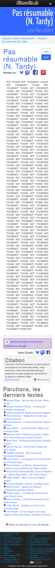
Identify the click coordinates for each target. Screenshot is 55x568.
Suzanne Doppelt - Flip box (27, 483)
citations (47, 379)
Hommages (8, 550)
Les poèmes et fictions (12, 540)
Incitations (7, 535)
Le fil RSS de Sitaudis (39, 540)
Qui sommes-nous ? (11, 561)
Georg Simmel (12, 379)
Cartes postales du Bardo (28, 412)
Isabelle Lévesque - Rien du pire (23, 454)
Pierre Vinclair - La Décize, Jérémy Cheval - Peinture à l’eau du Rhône (26, 467)
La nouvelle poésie (11, 542)
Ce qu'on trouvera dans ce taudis (41, 534)
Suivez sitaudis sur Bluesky (41, 550)
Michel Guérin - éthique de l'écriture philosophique (22, 488)
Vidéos (6, 553)
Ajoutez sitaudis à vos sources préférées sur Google (23, 343)
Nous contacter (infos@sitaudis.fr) (11, 558)
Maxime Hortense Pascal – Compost (25, 408)
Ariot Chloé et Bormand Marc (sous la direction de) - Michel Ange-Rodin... (28, 473)
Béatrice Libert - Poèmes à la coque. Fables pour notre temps (26, 436)
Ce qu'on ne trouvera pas (40, 537)
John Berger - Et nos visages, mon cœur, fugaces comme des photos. (27, 513)
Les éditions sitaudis (38, 542)
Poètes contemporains (12, 544)
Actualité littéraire (10, 533)
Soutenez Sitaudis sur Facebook (39, 554)
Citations (7, 548)
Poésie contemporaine (12, 537)
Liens (5, 546)
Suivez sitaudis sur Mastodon (42, 548)
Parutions (33, 524)
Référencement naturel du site (41, 545)
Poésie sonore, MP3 (11, 555)
